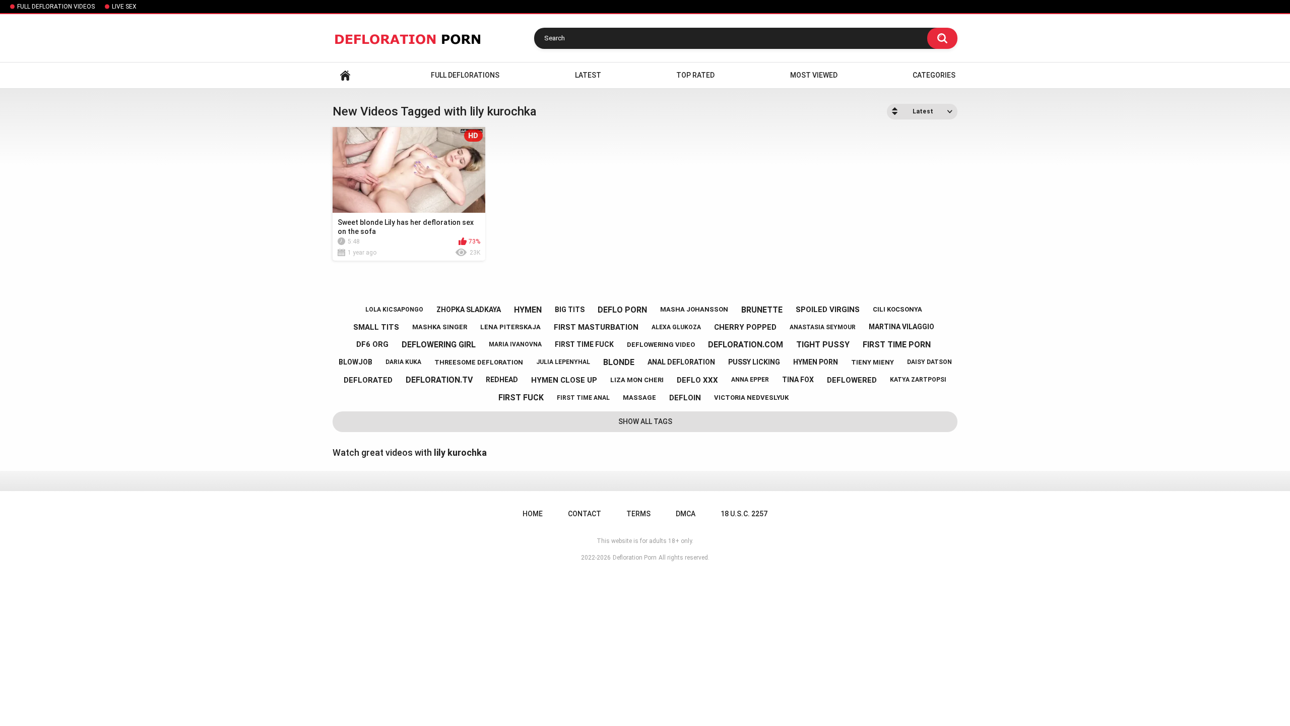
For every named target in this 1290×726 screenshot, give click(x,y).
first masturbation (596, 327)
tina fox (798, 380)
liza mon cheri (637, 380)
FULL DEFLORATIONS (465, 75)
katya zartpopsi (918, 379)
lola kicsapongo (394, 309)
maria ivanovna (515, 344)
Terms (638, 514)
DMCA (685, 514)
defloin (685, 397)
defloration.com (745, 344)
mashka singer (439, 327)
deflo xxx (697, 380)
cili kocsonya (897, 309)
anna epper (750, 379)
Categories (934, 75)
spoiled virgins (828, 309)
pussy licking (754, 362)
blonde (618, 362)
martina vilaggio (901, 327)
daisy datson (929, 362)
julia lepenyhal (563, 362)
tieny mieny (872, 362)
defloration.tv (439, 380)
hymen (528, 310)
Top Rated (695, 75)
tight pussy (823, 344)
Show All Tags (645, 421)
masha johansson (694, 309)
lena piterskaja (510, 327)
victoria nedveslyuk (751, 397)
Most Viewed (813, 75)
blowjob (355, 362)
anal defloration (681, 362)
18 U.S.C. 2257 (744, 514)
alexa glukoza (676, 327)
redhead (502, 380)
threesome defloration (478, 362)
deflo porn (622, 310)
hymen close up (564, 380)
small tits (376, 327)
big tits (570, 310)
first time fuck (584, 344)
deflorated (368, 380)
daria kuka (403, 362)
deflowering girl (439, 344)
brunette (762, 310)
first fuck (521, 397)
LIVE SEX (124, 6)
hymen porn (815, 362)
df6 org (372, 344)
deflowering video (661, 344)
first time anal (583, 397)
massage (639, 397)
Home (345, 75)
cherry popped (745, 327)
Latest (588, 75)
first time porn (897, 344)
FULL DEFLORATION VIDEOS (56, 6)
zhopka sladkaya (468, 310)
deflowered (852, 380)
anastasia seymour (823, 327)
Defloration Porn (635, 557)
